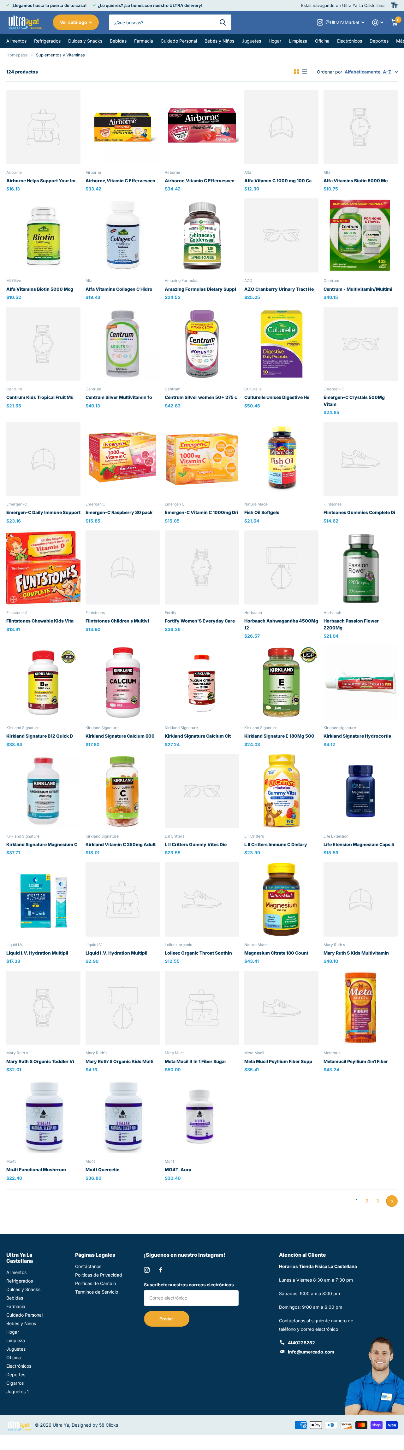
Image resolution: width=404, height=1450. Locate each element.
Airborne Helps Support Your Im (40, 180)
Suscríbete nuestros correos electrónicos (189, 1284)
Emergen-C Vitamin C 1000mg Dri (201, 512)
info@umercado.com (311, 1351)
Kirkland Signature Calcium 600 (120, 736)
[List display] (304, 72)
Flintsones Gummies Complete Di (359, 512)
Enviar (166, 1318)
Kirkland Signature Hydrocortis (357, 736)
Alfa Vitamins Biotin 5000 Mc (356, 180)
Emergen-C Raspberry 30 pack (119, 512)
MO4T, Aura (178, 1169)
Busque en (222, 22)
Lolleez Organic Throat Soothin (198, 953)
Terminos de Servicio (96, 1292)
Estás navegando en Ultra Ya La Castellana (342, 5)
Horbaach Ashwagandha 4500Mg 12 (281, 624)
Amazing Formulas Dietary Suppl (200, 289)
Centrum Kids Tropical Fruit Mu (40, 397)
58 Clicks (108, 1425)
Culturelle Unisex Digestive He (276, 397)
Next (392, 1201)
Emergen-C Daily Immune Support (43, 512)
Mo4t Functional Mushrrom (36, 1169)
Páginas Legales (95, 1255)
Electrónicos (349, 41)
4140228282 (301, 1342)
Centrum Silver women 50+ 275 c (201, 397)
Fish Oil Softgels (261, 512)
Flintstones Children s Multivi (117, 620)
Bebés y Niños (219, 41)
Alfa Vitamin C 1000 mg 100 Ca (278, 180)
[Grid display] (296, 72)
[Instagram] (147, 1270)
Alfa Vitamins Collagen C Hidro (119, 289)
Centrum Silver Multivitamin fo (119, 397)
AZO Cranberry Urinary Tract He (279, 289)
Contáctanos (88, 1266)
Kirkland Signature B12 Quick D (39, 736)
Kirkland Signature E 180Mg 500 (279, 736)
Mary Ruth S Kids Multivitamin (356, 953)
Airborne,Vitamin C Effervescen (120, 180)
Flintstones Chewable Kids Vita (40, 620)
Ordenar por (329, 71)
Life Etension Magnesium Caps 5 (359, 844)
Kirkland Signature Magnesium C (41, 844)
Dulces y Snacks (85, 41)
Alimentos (16, 41)
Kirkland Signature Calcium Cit (198, 736)
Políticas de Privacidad (98, 1275)
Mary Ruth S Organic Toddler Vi (40, 1061)
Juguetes (251, 41)
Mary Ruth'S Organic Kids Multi (119, 1061)
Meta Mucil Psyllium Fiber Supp (278, 1061)
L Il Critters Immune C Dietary (275, 844)
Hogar (275, 41)
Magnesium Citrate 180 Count (276, 953)
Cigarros (15, 1383)
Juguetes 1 (17, 1391)
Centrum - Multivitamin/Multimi (358, 289)
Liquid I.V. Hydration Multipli (37, 953)
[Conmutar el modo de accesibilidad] (394, 5)
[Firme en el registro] (377, 22)
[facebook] (160, 1269)
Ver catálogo (74, 22)
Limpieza (298, 41)
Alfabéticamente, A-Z (368, 71)
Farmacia (143, 41)
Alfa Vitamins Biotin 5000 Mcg (39, 289)
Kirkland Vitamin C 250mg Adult (121, 844)
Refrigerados (47, 41)
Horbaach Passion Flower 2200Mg (351, 624)
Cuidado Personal (179, 41)
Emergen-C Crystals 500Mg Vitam (354, 400)
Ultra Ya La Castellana (19, 1258)
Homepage (17, 54)
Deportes (379, 41)
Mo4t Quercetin (103, 1169)
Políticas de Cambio (95, 1283)
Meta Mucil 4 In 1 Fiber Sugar (195, 1061)
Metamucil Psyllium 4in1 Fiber (356, 1061)
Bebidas (118, 41)
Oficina (322, 41)
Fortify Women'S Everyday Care (200, 620)
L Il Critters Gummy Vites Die (196, 844)
